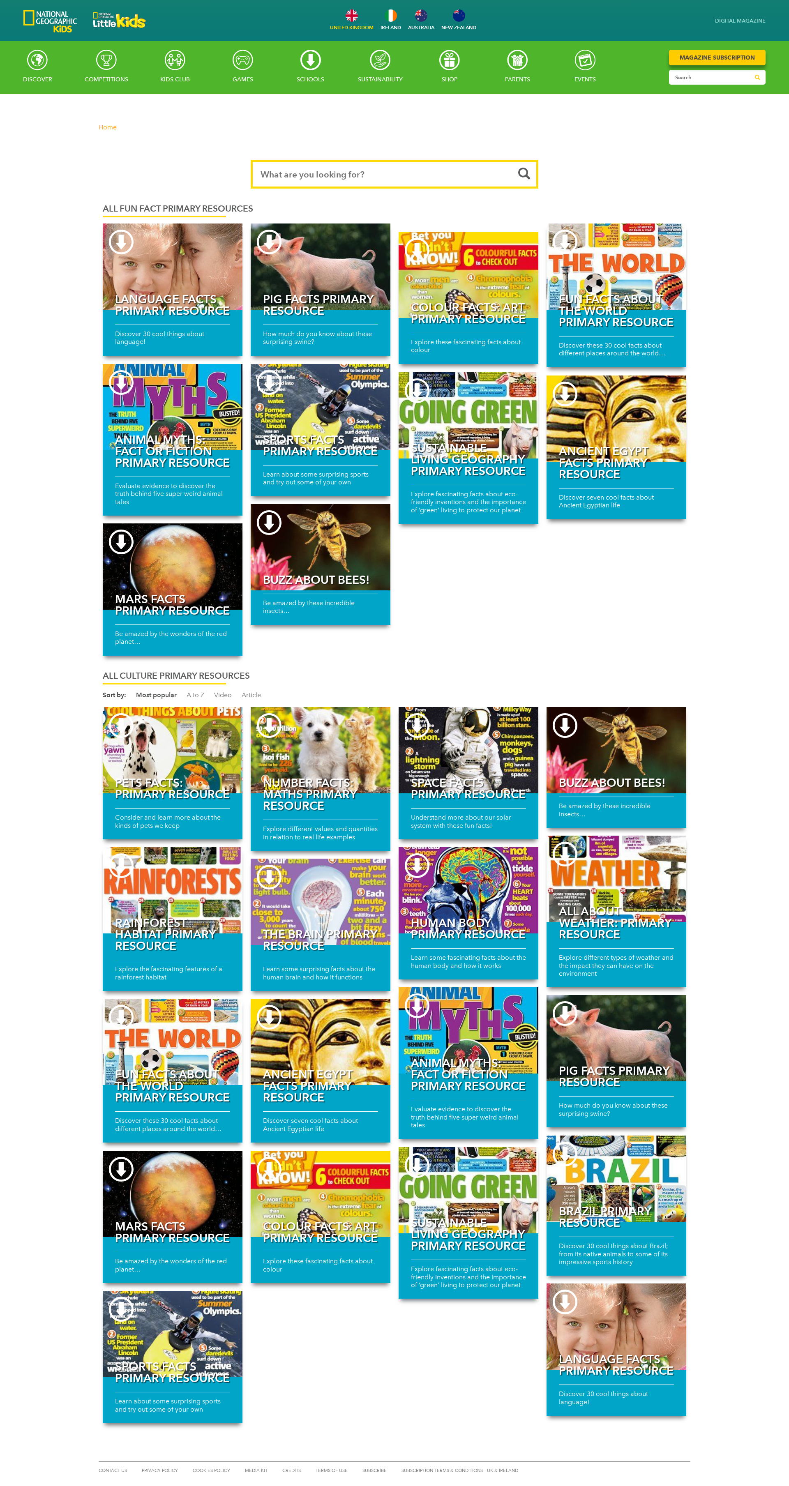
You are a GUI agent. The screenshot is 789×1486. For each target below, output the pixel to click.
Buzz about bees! (316, 580)
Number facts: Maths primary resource (309, 794)
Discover (37, 79)
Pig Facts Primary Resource (318, 305)
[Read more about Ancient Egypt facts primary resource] (616, 419)
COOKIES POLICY (211, 1470)
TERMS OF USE (332, 1470)
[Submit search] (757, 77)
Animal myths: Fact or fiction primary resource (172, 451)
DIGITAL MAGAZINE (740, 21)
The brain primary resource (320, 940)
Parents (517, 79)
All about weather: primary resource (615, 922)
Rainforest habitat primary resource (165, 934)
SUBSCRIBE (374, 1470)
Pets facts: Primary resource (172, 788)
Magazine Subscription (717, 57)
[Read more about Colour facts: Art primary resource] (468, 275)
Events (585, 79)
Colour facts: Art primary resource (468, 313)
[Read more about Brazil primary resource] (616, 1179)
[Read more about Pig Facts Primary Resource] (320, 266)
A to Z (195, 695)
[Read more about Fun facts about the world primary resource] (616, 266)
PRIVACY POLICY (160, 1470)
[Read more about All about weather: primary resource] (616, 879)
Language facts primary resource (172, 305)
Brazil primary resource (605, 1217)
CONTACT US (113, 1470)
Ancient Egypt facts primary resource (603, 462)
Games (243, 79)
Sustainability (380, 79)
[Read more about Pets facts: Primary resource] (172, 750)
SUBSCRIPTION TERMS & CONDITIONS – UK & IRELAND (459, 1470)
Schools (310, 79)
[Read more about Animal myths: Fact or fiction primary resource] (172, 407)
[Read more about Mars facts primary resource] (172, 566)
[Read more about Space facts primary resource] (468, 750)
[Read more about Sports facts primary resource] (320, 407)
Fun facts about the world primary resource (616, 310)
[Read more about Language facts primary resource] (172, 266)
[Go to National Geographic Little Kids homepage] (119, 30)
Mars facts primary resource (172, 604)
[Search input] (709, 77)
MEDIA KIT (256, 1470)
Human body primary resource (468, 928)
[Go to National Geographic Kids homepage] (50, 22)
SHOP (449, 79)
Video (223, 695)
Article (251, 695)
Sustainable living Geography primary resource (468, 459)
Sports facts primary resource (320, 445)
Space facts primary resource (468, 788)
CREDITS (291, 1470)
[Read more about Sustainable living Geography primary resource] (468, 415)
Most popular (156, 695)
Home (108, 127)
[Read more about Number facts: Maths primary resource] (320, 750)
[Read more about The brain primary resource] (320, 902)
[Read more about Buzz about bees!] (320, 547)
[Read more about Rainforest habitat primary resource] (172, 890)
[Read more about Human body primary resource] (468, 890)
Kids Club (175, 79)
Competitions (106, 79)
